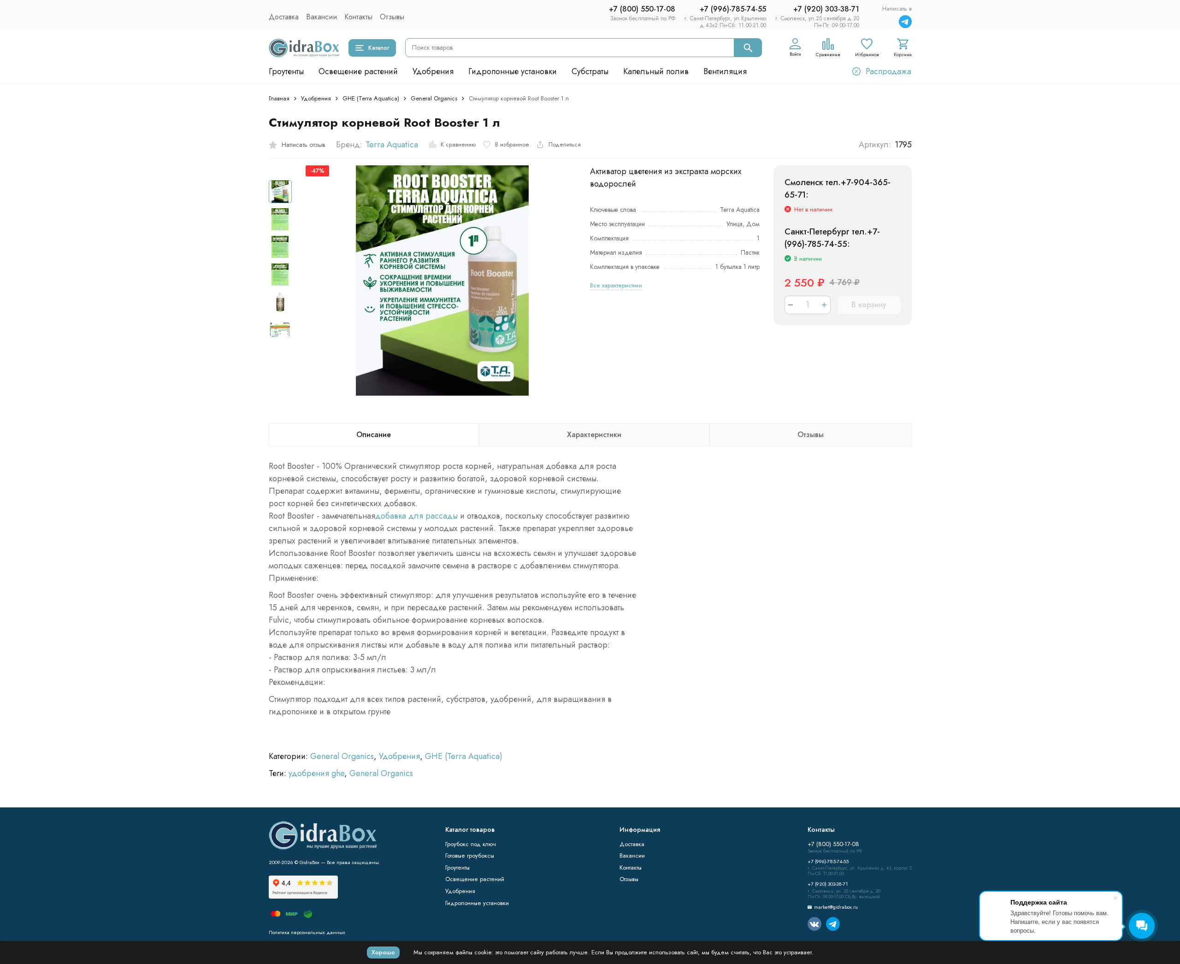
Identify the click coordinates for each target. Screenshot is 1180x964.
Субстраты (590, 71)
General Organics (434, 98)
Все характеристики (616, 285)
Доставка (284, 17)
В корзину (868, 304)
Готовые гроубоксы (469, 855)
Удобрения (433, 71)
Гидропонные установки (512, 71)
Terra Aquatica (392, 145)
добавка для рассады (416, 516)
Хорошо (383, 952)
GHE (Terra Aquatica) (370, 98)
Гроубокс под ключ (470, 844)
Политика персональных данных (307, 932)
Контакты (358, 17)
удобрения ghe (316, 773)
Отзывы (392, 17)
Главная (279, 98)
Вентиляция (725, 71)
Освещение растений (358, 71)
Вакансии (321, 17)
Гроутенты (286, 71)
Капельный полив (656, 71)
